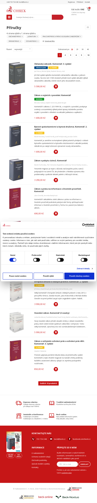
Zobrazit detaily (83, 269)
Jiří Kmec (37, 289)
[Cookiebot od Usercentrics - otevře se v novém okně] (84, 225)
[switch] (36, 260)
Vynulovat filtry (50, 41)
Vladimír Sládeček (40, 351)
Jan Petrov (37, 71)
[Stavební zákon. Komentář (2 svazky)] (20, 322)
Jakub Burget (62, 103)
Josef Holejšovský (61, 137)
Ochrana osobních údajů (41, 457)
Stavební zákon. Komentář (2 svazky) (51, 313)
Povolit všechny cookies (79, 276)
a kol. (63, 71)
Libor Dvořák (38, 196)
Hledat (57, 17)
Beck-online (61, 414)
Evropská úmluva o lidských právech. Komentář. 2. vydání (61, 281)
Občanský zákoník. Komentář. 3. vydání (52, 64)
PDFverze (19, 455)
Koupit (56, 86)
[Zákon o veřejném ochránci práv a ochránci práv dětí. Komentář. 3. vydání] (20, 350)
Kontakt (87, 2)
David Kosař (45, 289)
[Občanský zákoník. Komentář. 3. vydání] (20, 73)
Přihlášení (80, 2)
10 (88, 55)
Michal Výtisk (46, 71)
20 (77, 49)
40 (88, 49)
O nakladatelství (38, 453)
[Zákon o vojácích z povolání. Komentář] (20, 104)
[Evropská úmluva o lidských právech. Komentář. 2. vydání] (20, 291)
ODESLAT (84, 464)
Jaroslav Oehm (72, 137)
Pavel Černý (61, 317)
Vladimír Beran (56, 71)
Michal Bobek (63, 289)
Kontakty (35, 467)
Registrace (71, 2)
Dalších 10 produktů (48, 383)
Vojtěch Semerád (51, 103)
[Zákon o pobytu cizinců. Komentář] (20, 170)
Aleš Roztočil (82, 317)
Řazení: (9, 49)
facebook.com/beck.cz (81, 439)
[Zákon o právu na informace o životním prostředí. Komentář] (20, 198)
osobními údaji (67, 473)
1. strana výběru (28, 33)
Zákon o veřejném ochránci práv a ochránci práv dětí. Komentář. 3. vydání (59, 342)
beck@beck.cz (59, 439)
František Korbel (51, 317)
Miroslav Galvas (39, 103)
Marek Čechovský (40, 165)
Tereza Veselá (76, 165)
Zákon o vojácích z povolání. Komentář (52, 95)
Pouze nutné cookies (17, 276)
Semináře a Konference (33, 414)
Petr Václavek (51, 165)
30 (83, 49)
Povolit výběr (48, 276)
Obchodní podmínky (39, 460)
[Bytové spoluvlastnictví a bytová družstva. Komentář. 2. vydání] (20, 136)
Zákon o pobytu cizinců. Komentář (50, 160)
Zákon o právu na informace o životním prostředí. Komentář (57, 190)
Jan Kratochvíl (54, 289)
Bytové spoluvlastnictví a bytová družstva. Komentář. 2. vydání (60, 128)
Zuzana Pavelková (87, 165)
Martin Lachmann (71, 317)
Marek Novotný (39, 137)
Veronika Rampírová (50, 196)
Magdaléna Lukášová (64, 165)
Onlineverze (10, 455)
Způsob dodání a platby (41, 464)
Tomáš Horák (49, 137)
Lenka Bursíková (39, 317)
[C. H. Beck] (21, 9)
